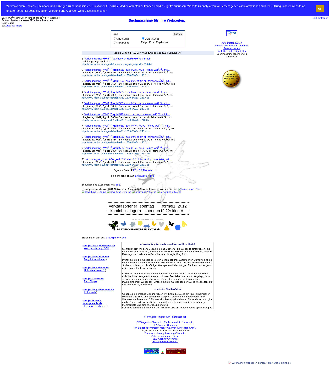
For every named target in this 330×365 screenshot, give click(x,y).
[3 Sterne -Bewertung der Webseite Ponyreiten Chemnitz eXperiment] (119, 191)
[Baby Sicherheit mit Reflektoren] (148, 229)
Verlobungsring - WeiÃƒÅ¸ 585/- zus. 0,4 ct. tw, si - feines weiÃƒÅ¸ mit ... (127, 92)
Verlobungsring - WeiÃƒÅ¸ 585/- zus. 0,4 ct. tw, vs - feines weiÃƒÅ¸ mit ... (127, 125)
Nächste (147, 170)
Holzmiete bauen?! (94, 270)
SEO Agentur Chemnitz (149, 322)
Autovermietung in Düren (165, 336)
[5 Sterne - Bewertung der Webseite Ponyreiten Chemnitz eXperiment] (169, 191)
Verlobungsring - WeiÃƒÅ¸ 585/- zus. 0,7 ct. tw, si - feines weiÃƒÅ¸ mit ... (127, 147)
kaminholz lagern (125, 211)
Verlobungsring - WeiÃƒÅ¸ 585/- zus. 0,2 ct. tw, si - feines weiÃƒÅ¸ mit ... (127, 69)
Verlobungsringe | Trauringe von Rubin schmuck (117, 58)
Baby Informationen (94, 259)
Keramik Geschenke (95, 306)
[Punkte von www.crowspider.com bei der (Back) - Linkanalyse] (176, 352)
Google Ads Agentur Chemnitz (231, 45)
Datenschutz (179, 316)
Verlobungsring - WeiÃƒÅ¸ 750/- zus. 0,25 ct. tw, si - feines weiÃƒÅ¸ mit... (127, 80)
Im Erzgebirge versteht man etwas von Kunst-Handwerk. (165, 327)
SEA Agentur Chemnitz (165, 325)
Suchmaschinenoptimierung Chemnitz (165, 333)
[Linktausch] (162, 352)
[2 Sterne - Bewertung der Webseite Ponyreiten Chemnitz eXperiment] (94, 191)
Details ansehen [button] (97, 10)
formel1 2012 (174, 206)
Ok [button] (319, 8)
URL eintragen (320, 18)
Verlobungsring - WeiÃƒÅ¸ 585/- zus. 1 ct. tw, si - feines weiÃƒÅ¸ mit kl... (127, 114)
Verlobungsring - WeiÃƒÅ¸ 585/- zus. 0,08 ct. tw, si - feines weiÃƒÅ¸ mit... (127, 136)
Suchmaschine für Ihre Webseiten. (157, 20)
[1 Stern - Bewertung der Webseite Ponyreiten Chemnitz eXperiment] (189, 189)
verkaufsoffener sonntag (131, 206)
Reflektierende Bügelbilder (231, 51)
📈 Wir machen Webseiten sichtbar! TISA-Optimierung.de (259, 362)
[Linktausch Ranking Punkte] (151, 352)
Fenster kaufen (231, 48)
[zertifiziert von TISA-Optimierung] (231, 88)
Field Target (90, 281)
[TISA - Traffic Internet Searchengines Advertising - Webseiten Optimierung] (231, 35)
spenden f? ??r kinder (164, 211)
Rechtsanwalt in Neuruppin (178, 322)
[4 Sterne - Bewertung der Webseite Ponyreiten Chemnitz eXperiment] (144, 191)
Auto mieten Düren (232, 42)
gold (118, 184)
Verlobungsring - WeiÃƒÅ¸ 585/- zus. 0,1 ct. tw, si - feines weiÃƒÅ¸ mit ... (127, 103)
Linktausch (90, 292)
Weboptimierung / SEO (96, 248)
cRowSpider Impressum (157, 316)
